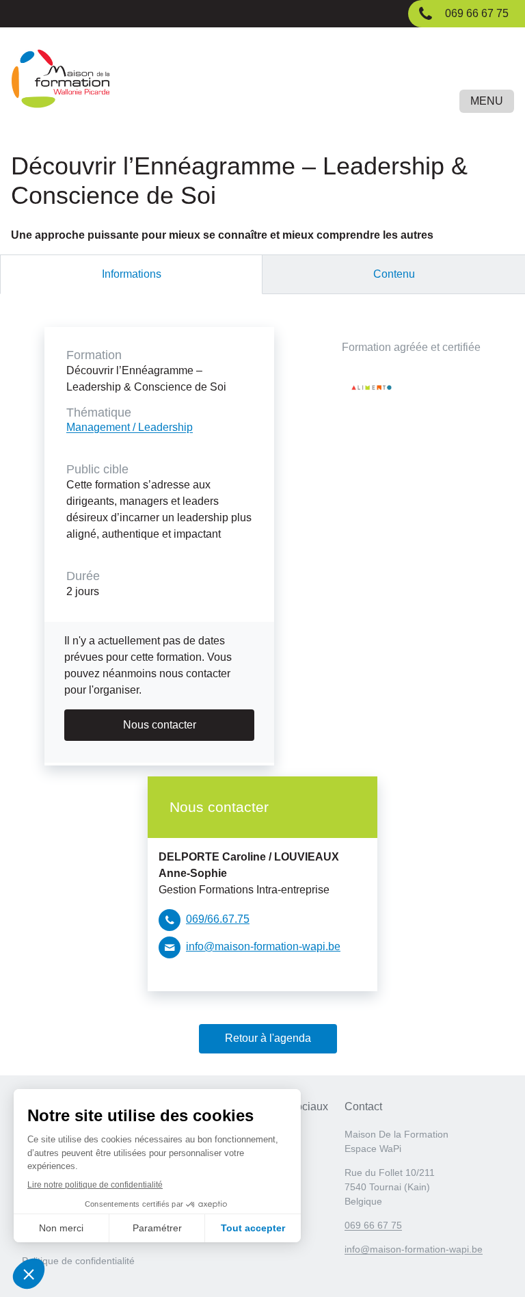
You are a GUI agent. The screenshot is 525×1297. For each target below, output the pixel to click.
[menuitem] (80, 1265)
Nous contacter (159, 725)
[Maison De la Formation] (262, 81)
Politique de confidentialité (78, 1260)
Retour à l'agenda (268, 1038)
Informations (131, 274)
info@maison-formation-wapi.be (263, 946)
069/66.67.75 (218, 919)
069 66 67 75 (373, 1225)
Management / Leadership (129, 427)
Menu (486, 101)
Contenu (394, 274)
